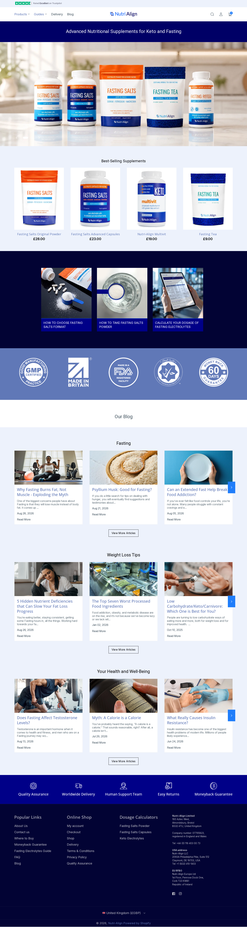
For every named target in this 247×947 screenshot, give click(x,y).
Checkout (73, 832)
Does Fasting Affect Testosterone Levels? (47, 720)
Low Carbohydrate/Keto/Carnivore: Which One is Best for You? (195, 606)
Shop (70, 838)
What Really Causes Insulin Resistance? (191, 720)
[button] (212, 14)
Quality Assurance (79, 863)
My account (75, 826)
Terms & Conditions (80, 851)
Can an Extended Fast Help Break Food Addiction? (197, 492)
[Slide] (123, 94)
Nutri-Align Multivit (151, 234)
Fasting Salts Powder (135, 826)
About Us (21, 826)
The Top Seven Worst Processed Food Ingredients (121, 604)
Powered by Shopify (137, 923)
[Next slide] (37, 138)
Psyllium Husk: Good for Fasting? (122, 489)
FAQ (17, 857)
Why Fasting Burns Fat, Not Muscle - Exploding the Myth (42, 492)
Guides (39, 14)
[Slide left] (15, 487)
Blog (17, 863)
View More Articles (123, 533)
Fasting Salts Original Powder (39, 234)
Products (20, 14)
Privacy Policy (77, 857)
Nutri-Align (115, 923)
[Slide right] (231, 487)
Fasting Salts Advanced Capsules (95, 234)
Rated (47, 3)
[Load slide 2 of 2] (31, 137)
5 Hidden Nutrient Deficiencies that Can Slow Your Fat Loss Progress (45, 606)
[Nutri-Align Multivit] (151, 199)
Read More (24, 519)
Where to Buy (24, 838)
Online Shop (79, 817)
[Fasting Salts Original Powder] (39, 199)
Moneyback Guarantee (30, 844)
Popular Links (28, 817)
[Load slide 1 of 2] (25, 137)
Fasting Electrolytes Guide (32, 851)
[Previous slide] (18, 138)
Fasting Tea (208, 234)
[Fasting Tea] (208, 199)
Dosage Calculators (139, 817)
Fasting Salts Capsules (135, 832)
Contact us (21, 832)
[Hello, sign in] (221, 14)
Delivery (73, 844)
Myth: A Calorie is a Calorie (116, 717)
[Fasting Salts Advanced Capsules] (95, 199)
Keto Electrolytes (132, 838)
